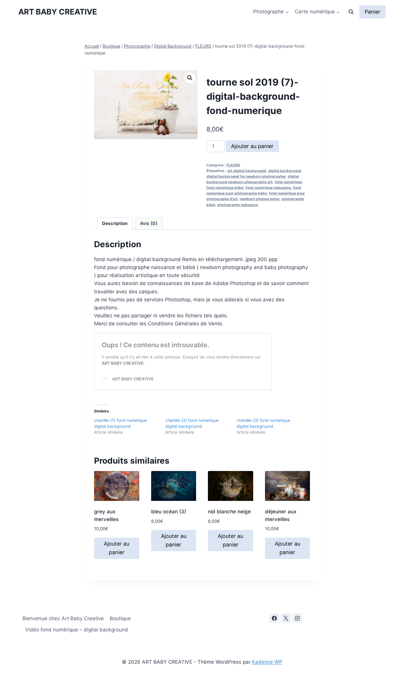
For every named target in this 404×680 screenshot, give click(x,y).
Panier (372, 12)
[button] (190, 78)
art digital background (246, 170)
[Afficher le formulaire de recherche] (351, 12)
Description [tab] (115, 223)
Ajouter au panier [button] (116, 548)
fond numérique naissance (268, 187)
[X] (286, 618)
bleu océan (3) (168, 512)
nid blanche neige (229, 512)
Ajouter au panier (252, 146)
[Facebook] (274, 618)
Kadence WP (267, 662)
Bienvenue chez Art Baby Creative (63, 618)
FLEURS (233, 165)
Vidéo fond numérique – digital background (76, 630)
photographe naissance (237, 204)
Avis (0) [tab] (148, 223)
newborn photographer (259, 199)
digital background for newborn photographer (246, 176)
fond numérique (288, 182)
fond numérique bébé (224, 187)
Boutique (120, 618)
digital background (284, 170)
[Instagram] (297, 618)
